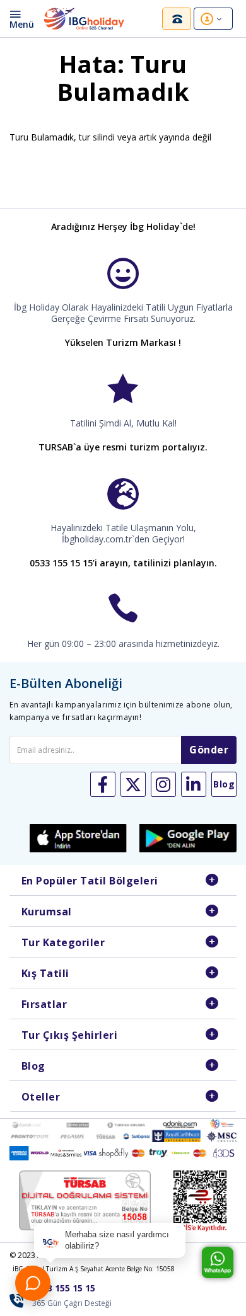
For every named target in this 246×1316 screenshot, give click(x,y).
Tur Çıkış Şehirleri (69, 1035)
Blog (33, 1066)
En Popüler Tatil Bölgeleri (89, 881)
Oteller (41, 1097)
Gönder (208, 750)
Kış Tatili (45, 973)
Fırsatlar (44, 1004)
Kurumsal (46, 911)
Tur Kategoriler (63, 942)
